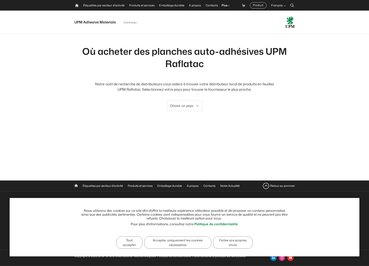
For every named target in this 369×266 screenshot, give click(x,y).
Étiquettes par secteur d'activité (103, 186)
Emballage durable (169, 186)
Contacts (130, 22)
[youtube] (290, 257)
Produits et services (140, 186)
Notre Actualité (230, 186)
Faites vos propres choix (233, 242)
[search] (292, 5)
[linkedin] (273, 257)
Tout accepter (129, 242)
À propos (193, 186)
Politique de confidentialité (216, 224)
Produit (258, 5)
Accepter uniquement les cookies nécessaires (178, 242)
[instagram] (282, 257)
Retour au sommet (282, 186)
